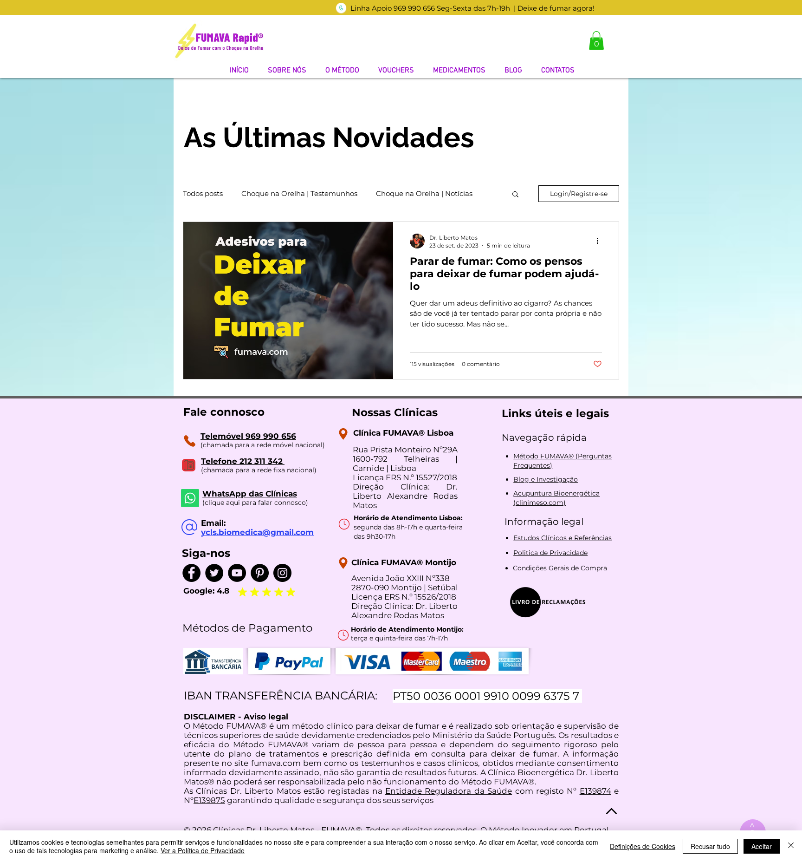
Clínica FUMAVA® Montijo (403, 562)
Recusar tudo (710, 846)
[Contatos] (189, 441)
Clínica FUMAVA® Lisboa (403, 433)
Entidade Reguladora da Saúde (448, 791)
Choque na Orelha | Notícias (424, 193)
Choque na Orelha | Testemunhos (299, 193)
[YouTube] (237, 573)
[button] (596, 40)
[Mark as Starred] (254, 592)
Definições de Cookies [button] (642, 846)
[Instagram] (282, 573)
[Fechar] (790, 846)
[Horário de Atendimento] (344, 524)
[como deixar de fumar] (341, 7)
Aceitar (761, 846)
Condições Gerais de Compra (560, 568)
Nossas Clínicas (395, 412)
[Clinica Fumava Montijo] (343, 563)
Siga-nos (206, 553)
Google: (200, 590)
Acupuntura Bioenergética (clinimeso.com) (556, 498)
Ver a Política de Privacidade (203, 850)
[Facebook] (191, 573)
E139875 (209, 800)
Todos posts (203, 193)
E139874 (595, 791)
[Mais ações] (600, 241)
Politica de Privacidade (550, 553)
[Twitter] (214, 573)
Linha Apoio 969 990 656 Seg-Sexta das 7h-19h (430, 8)
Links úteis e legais (555, 413)
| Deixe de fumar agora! (554, 8)
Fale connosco (224, 411)
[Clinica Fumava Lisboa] (343, 434)
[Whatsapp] (190, 498)
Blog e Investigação (545, 479)
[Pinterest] (260, 573)
